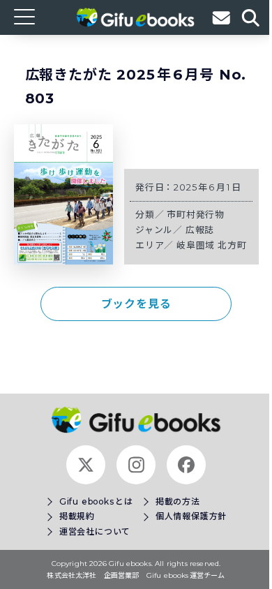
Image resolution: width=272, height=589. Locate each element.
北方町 (232, 245)
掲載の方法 (178, 501)
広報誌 (200, 230)
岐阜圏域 (197, 245)
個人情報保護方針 (191, 516)
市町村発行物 (196, 214)
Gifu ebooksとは (96, 501)
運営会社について (94, 531)
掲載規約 (77, 516)
